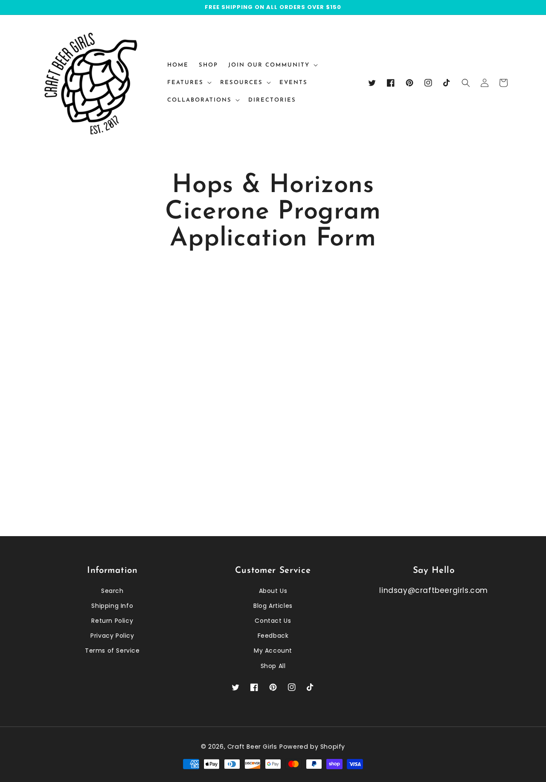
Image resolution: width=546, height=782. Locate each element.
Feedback (273, 635)
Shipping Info (112, 605)
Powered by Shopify (312, 746)
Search (112, 590)
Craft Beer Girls (252, 746)
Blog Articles (273, 605)
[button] (465, 82)
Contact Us (273, 620)
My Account (273, 650)
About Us (273, 590)
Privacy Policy (112, 635)
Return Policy (112, 620)
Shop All (273, 666)
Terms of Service (112, 650)
